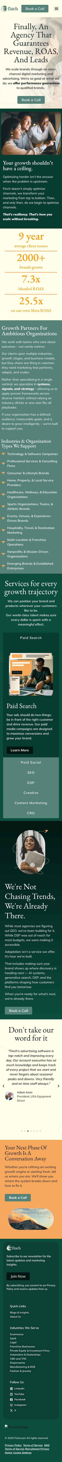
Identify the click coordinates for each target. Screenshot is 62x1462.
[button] (56, 9)
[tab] (31, 638)
